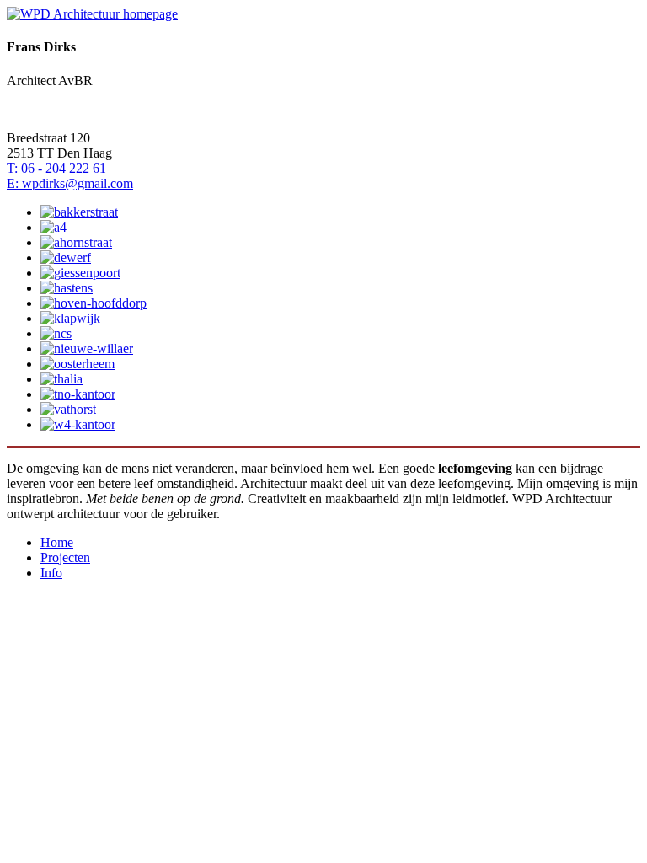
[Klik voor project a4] (53, 227)
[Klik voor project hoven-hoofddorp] (93, 303)
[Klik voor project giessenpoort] (80, 272)
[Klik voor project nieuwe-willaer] (86, 348)
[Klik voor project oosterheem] (77, 363)
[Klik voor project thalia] (61, 379)
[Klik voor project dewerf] (65, 257)
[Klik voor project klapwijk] (70, 318)
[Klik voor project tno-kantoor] (77, 394)
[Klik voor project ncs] (56, 333)
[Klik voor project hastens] (66, 288)
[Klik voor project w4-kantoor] (77, 424)
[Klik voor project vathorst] (68, 409)
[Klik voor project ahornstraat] (76, 242)
